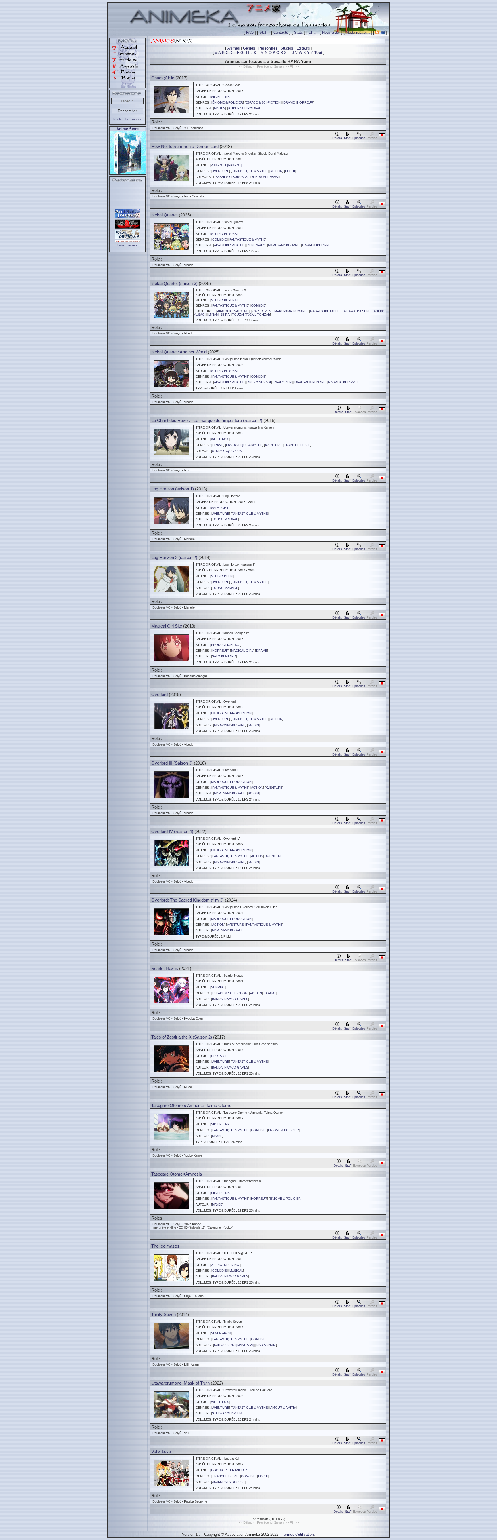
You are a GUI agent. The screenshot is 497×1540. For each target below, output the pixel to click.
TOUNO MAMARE (225, 519)
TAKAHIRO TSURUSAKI (231, 176)
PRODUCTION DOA (225, 645)
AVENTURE (220, 171)
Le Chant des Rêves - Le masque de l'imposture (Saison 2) (206, 420)
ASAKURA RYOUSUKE (228, 1482)
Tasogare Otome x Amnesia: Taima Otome (191, 1105)
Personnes (267, 48)
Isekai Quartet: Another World (179, 351)
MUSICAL (236, 1270)
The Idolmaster (165, 1246)
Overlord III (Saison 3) (172, 763)
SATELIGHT (219, 507)
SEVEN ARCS (221, 1333)
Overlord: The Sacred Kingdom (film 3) (187, 900)
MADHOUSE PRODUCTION (231, 713)
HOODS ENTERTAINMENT (230, 1470)
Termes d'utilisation (298, 1534)
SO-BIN (253, 725)
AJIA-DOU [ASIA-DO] (226, 165)
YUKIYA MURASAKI (265, 176)
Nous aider (331, 32)
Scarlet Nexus (164, 968)
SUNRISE (218, 987)
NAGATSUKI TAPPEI (316, 245)
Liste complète (127, 245)
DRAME (289, 102)
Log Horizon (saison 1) (172, 488)
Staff (263, 32)
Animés (233, 48)
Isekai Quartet (164, 214)
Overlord (159, 694)
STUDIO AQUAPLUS (227, 451)
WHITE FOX (220, 439)
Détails (337, 138)
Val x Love (161, 1451)
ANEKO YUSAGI (259, 382)
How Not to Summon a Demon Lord (185, 146)
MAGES (219, 108)
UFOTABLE (219, 1056)
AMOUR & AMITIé (283, 1407)
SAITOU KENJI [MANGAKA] (234, 1345)
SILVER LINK (220, 96)
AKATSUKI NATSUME (229, 245)
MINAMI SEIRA (219, 314)
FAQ (250, 32)
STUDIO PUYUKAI (224, 233)
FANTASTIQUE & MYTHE (250, 171)
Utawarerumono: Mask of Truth (180, 1383)
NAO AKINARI (266, 1345)
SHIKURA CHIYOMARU (244, 108)
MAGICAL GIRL (242, 650)
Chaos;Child (162, 77)
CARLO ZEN (261, 311)
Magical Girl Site (166, 625)
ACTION (276, 171)
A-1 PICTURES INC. (225, 1265)
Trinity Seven (163, 1314)
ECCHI (290, 171)
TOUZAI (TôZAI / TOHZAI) (251, 314)
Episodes (358, 138)
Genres (249, 48)
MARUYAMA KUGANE (283, 245)
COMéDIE (219, 239)
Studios (286, 48)
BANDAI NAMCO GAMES (230, 999)
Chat (312, 32)
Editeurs (303, 48)
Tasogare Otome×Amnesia (176, 1174)
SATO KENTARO (224, 656)
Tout (318, 52)
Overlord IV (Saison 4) (172, 831)
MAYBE (217, 1136)
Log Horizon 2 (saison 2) (174, 557)
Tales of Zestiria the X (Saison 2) (181, 1037)
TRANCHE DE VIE (297, 445)
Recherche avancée (127, 119)
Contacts (280, 32)
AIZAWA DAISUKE (357, 311)
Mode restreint (358, 32)
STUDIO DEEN (222, 576)
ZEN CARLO (256, 245)
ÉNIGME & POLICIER (227, 102)
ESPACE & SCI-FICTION (263, 102)
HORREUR (305, 102)
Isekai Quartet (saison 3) (174, 283)
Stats (298, 32)
